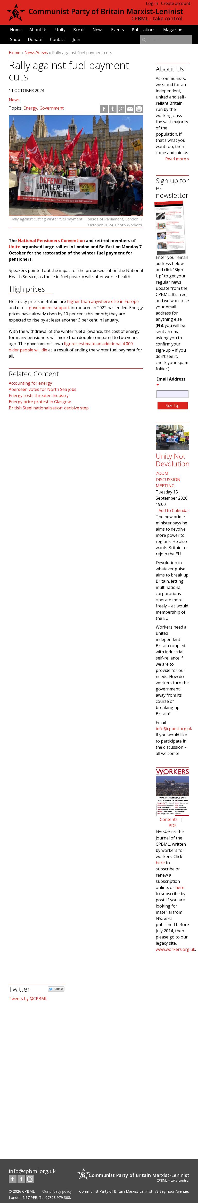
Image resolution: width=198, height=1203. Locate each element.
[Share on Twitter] (113, 109)
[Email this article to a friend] (130, 109)
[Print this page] (139, 109)
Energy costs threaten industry (39, 395)
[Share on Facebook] (104, 109)
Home (16, 29)
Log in (152, 3)
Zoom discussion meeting (168, 480)
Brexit (79, 29)
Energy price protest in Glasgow (40, 402)
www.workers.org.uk (175, 949)
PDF (172, 825)
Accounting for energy (30, 383)
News (98, 29)
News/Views (36, 52)
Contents (169, 819)
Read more (175, 159)
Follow (58, 989)
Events (117, 29)
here (160, 863)
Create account (175, 3)
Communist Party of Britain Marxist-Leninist (105, 11)
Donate (35, 39)
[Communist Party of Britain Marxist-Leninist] (16, 19)
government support (49, 307)
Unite (14, 247)
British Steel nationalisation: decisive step (49, 408)
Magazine (172, 29)
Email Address (170, 382)
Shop (15, 39)
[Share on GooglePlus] (121, 109)
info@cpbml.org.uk (174, 728)
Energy (30, 108)
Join (76, 39)
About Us (38, 29)
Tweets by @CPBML (28, 998)
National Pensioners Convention (51, 240)
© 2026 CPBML (22, 1191)
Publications (143, 29)
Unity (60, 29)
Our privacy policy (57, 1191)
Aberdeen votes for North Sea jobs (42, 389)
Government (51, 108)
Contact (57, 39)
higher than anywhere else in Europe (103, 301)
